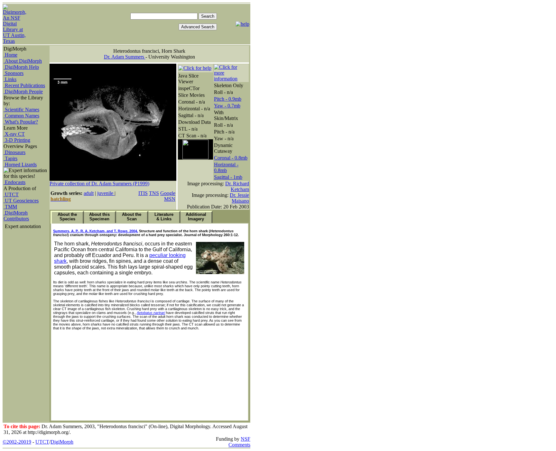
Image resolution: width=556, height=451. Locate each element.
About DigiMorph (23, 61)
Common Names (21, 115)
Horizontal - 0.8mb (226, 167)
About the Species (67, 216)
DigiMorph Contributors (16, 215)
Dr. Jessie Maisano (239, 198)
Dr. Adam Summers (124, 57)
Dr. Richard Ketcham (237, 186)
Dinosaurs (14, 152)
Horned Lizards (20, 164)
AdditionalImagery (196, 216)
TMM (10, 206)
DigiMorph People (23, 91)
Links (10, 79)
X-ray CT (14, 134)
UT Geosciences (21, 200)
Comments (239, 444)
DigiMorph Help (21, 67)
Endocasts (14, 182)
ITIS (143, 193)
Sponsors (13, 73)
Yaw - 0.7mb (227, 105)
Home (10, 55)
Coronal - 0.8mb (230, 158)
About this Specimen (99, 216)
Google (167, 193)
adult (89, 193)
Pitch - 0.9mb (227, 99)
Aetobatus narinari (151, 313)
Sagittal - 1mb (228, 177)
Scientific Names (21, 109)
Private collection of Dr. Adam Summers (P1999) (99, 183)
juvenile (106, 193)
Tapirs (10, 158)
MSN (169, 199)
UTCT (11, 194)
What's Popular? (21, 121)
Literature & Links (163, 216)
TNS (154, 193)
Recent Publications (24, 85)
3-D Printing (17, 140)
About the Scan (131, 216)
